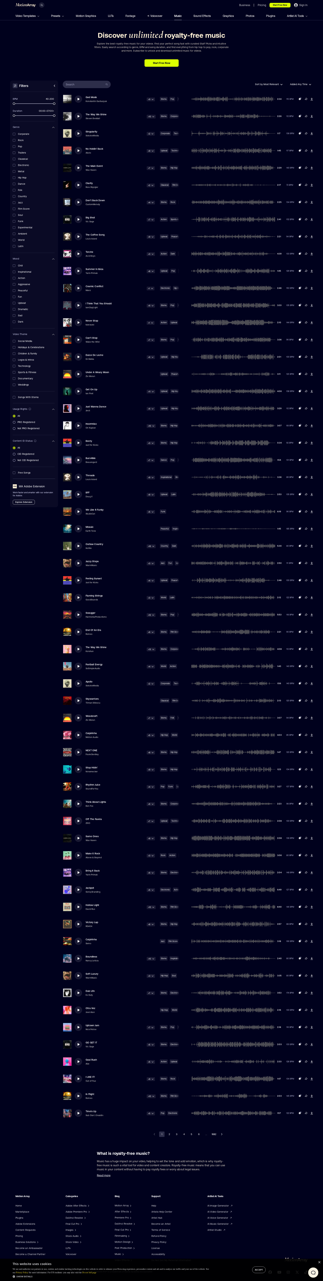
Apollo (89, 681)
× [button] (319, 1262)
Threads (90, 475)
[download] (312, 99)
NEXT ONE (91, 750)
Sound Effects (202, 15)
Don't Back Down (95, 200)
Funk (163, 511)
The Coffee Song (95, 234)
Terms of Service (160, 1230)
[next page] (221, 1134)
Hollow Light (92, 905)
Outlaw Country (94, 544)
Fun (170, 563)
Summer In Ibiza (94, 269)
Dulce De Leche (94, 355)
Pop (172, 99)
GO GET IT (91, 1042)
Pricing (19, 1236)
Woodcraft (91, 716)
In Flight (90, 1094)
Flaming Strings (94, 595)
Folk (172, 718)
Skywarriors (92, 698)
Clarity (89, 183)
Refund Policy (159, 1236)
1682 (214, 1134)
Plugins (270, 15)
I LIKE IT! (90, 1077)
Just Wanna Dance (96, 406)
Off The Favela (94, 819)
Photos (250, 15)
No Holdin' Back (94, 148)
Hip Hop (174, 168)
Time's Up (91, 1111)
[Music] (122, 1254)
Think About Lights (96, 802)
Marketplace (22, 1211)
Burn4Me (91, 458)
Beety (89, 441)
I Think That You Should (99, 303)
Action (164, 219)
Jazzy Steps (92, 561)
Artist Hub (156, 1217)
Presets (56, 15)
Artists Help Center (161, 1211)
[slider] (14, 103)
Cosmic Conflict (94, 286)
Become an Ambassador (29, 1248)
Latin (173, 494)
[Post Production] (133, 1248)
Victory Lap (92, 922)
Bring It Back (93, 870)
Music (178, 15)
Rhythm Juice (93, 784)
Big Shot (90, 217)
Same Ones (92, 836)
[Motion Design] (132, 1242)
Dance (164, 460)
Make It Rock (93, 853)
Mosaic (90, 527)
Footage (130, 15)
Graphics (228, 15)
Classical (164, 185)
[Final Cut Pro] (130, 1230)
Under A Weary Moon (97, 372)
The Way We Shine (96, 114)
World (163, 597)
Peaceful (175, 236)
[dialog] (161, 1270)
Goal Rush (91, 1059)
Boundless (91, 956)
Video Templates (25, 15)
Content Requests (25, 1230)
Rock (173, 202)
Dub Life (90, 991)
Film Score (175, 632)
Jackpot (90, 888)
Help (153, 1205)
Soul (174, 975)
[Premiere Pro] (130, 1218)
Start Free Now (280, 5)
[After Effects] (130, 1212)
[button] (111, 1276)
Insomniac (91, 423)
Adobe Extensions (25, 1224)
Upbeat (164, 150)
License (155, 1248)
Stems (164, 99)
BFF (88, 492)
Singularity (91, 131)
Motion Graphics (86, 15)
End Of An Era (93, 630)
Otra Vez (90, 1008)
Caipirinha (91, 733)
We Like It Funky (94, 509)
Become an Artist (161, 1224)
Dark (173, 254)
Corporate (175, 116)
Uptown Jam (92, 1025)
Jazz (163, 563)
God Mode (91, 97)
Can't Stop (91, 338)
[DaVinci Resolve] (134, 1224)
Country (164, 546)
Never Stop (92, 320)
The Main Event (94, 166)
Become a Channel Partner (30, 1254)
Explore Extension (23, 502)
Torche (89, 252)
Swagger (90, 613)
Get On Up (91, 389)
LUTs (111, 15)
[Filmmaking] (128, 1236)
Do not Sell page (89, 1272)
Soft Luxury (92, 973)
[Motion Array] (130, 1205)
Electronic (165, 288)
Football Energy (94, 664)
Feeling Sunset (94, 578)
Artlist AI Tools (295, 15)
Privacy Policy (159, 1242)
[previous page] (154, 1134)
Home (18, 1205)
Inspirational (166, 477)
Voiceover (156, 15)
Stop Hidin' (92, 767)
